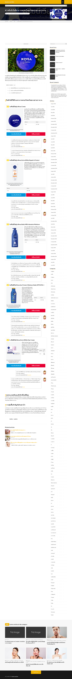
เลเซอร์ (52, 559)
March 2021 (53, 227)
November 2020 (54, 238)
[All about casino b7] (52, 64)
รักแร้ (52, 456)
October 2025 (53, 130)
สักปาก (52, 500)
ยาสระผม (52, 447)
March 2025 (53, 150)
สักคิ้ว (52, 497)
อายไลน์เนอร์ (53, 529)
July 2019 (52, 262)
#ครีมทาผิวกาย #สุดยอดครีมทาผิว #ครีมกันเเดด (21, 13)
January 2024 (53, 177)
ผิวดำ (52, 418)
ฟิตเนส (52, 432)
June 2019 (53, 265)
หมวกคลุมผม (53, 518)
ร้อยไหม (52, 465)
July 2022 (52, 218)
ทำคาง (52, 353)
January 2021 (53, 232)
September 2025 (54, 133)
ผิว (51, 412)
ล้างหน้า (52, 476)
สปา (52, 491)
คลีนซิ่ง (52, 300)
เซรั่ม (52, 550)
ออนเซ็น (52, 523)
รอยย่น (52, 453)
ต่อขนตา (52, 344)
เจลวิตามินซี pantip (40, 639)
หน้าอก (52, 512)
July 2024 (52, 174)
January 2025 (53, 156)
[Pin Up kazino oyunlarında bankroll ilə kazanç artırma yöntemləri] (52, 52)
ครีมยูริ (15, 660)
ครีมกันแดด (53, 286)
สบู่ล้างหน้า (53, 488)
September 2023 (54, 188)
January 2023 (53, 212)
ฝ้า (51, 421)
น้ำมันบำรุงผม (53, 385)
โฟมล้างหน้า (53, 588)
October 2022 (53, 215)
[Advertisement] (36, 31)
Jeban (23, 146)
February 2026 (53, 118)
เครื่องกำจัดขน (53, 541)
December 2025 (54, 124)
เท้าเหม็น (52, 556)
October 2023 (53, 185)
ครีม (12, 13)
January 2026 (53, 121)
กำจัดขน (52, 277)
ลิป (51, 474)
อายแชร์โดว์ (53, 526)
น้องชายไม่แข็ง (53, 380)
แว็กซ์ (52, 579)
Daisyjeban (29, 375)
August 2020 (53, 247)
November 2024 (54, 162)
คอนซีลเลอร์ (53, 306)
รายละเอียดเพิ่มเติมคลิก (16, 134)
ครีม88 (54, 660)
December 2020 (54, 235)
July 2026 (52, 106)
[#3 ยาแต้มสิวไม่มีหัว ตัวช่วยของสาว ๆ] (7, 431)
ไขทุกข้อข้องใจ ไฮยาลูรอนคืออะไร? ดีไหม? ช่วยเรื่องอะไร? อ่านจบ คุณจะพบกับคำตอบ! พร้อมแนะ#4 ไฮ (58, 86)
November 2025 (54, 127)
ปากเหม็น (52, 400)
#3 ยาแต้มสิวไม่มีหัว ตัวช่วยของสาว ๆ (18, 430)
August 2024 (53, 171)
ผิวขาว (52, 415)
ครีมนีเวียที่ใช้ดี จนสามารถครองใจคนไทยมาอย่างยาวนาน (20, 88)
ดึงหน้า (52, 324)
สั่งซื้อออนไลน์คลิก (36, 134)
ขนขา (52, 280)
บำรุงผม (52, 391)
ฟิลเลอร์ (52, 435)
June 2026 (53, 109)
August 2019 (53, 259)
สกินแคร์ (52, 485)
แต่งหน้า (52, 570)
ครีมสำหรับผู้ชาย (59, 640)
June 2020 (53, 250)
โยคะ (52, 591)
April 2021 (53, 224)
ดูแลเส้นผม (53, 330)
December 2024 (54, 159)
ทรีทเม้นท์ (52, 350)
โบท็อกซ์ (52, 585)
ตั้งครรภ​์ (52, 341)
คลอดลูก (52, 294)
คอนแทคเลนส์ (53, 309)
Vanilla (23, 209)
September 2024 (54, 168)
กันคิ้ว (52, 274)
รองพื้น (52, 450)
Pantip (23, 155)
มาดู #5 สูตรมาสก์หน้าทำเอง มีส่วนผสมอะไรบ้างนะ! (21, 436)
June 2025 (53, 141)
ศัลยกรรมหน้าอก (54, 482)
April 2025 (53, 147)
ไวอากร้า (52, 609)
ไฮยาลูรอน (53, 612)
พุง (51, 427)
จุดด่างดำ (52, 315)
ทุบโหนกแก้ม (53, 377)
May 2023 (53, 200)
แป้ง (51, 573)
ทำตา (52, 356)
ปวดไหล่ (52, 397)
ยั (51, 444)
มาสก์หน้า (53, 438)
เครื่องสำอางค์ (53, 547)
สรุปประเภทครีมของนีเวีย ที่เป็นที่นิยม (16, 90)
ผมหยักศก (52, 403)
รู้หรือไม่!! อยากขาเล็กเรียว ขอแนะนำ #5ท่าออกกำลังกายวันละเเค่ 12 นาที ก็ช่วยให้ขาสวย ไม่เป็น (59, 95)
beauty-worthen (15, 676)
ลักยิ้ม (52, 471)
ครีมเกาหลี (56, 660)
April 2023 (53, 203)
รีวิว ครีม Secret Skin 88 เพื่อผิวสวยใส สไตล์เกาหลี (55, 663)
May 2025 (53, 144)
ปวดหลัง (52, 394)
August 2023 (53, 191)
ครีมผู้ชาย (55, 640)
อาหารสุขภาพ (53, 532)
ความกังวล (53, 303)
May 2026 (53, 112)
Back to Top (36, 672)
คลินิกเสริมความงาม (54, 297)
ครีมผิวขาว (12, 660)
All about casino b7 (59, 62)
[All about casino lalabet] (52, 58)
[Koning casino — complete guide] (52, 70)
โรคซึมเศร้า (53, 594)
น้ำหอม (52, 388)
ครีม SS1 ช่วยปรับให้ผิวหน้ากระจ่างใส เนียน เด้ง (34, 665)
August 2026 (53, 103)
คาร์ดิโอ (52, 312)
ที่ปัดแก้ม (52, 365)
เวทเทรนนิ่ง (53, 562)
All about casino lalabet (60, 56)
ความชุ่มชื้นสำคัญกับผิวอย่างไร (15, 92)
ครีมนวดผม (53, 291)
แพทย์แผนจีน (53, 576)
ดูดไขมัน (52, 327)
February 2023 (53, 209)
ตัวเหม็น (52, 338)
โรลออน (52, 597)
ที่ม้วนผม (52, 368)
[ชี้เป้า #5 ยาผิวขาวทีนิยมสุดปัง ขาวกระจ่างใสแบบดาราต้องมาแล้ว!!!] (7, 444)
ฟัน (51, 429)
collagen (52, 271)
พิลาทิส (52, 424)
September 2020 (54, 244)
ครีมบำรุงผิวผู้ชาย (50, 640)
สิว (51, 503)
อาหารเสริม (53, 535)
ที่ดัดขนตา (53, 362)
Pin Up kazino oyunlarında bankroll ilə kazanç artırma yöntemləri (60, 51)
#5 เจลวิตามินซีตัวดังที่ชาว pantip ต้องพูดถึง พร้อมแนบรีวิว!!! (35, 642)
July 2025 (52, 138)
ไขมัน (52, 603)
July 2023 (52, 194)
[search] (66, 5)
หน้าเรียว (52, 515)
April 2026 (53, 115)
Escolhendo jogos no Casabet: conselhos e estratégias (15, 642)
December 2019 (54, 256)
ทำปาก (52, 359)
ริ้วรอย (52, 462)
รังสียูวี (52, 459)
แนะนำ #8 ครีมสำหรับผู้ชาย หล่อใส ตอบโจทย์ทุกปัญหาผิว (56, 643)
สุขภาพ (52, 506)
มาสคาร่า (52, 441)
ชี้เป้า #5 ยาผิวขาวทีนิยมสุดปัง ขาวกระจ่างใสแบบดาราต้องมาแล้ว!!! (24, 442)
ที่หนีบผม (52, 371)
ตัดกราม (52, 333)
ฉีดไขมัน (52, 318)
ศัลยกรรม (52, 479)
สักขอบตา (53, 494)
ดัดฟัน (52, 321)
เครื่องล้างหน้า (53, 544)
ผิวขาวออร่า (21, 660)
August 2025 (53, 136)
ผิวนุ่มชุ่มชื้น (39, 661)
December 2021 (54, 221)
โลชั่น (52, 600)
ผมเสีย (52, 406)
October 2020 (53, 241)
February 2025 (53, 153)
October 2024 (53, 165)
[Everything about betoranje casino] (52, 77)
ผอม (51, 409)
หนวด (52, 509)
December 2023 (54, 180)
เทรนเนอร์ (53, 553)
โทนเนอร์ (52, 582)
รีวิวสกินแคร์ (64, 640)
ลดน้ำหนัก (53, 468)
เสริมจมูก (52, 565)
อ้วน (52, 538)
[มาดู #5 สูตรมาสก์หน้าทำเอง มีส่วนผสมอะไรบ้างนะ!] (7, 438)
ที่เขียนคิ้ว (52, 374)
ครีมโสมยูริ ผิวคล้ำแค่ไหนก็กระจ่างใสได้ (14, 662)
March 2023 (53, 206)
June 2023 (53, 197)
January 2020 (53, 253)
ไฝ (51, 606)
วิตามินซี (35, 639)
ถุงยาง (52, 347)
